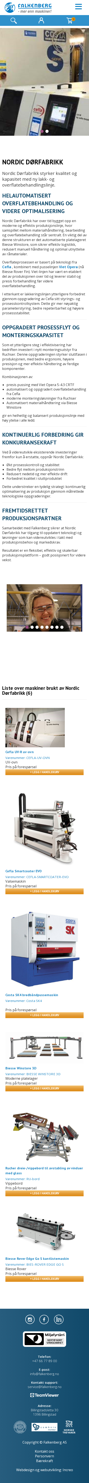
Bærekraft (44, 1460)
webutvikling (50, 1469)
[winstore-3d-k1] (44, 1047)
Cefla (6, 267)
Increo (68, 1469)
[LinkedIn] (58, 1319)
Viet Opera (68, 267)
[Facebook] (44, 1319)
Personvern (44, 1456)
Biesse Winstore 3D (21, 1068)
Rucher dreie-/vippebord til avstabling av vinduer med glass (44, 1170)
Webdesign (25, 1469)
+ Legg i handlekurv (44, 772)
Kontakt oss (44, 1451)
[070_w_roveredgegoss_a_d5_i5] (44, 1232)
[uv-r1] (35, 727)
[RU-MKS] (44, 1134)
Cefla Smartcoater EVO (23, 871)
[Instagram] (30, 1319)
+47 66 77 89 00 (44, 1361)
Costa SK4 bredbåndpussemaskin (31, 995)
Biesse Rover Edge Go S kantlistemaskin (37, 1258)
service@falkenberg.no (45, 1387)
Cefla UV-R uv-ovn (19, 752)
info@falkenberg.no (44, 1374)
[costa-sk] (44, 949)
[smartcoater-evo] (44, 827)
